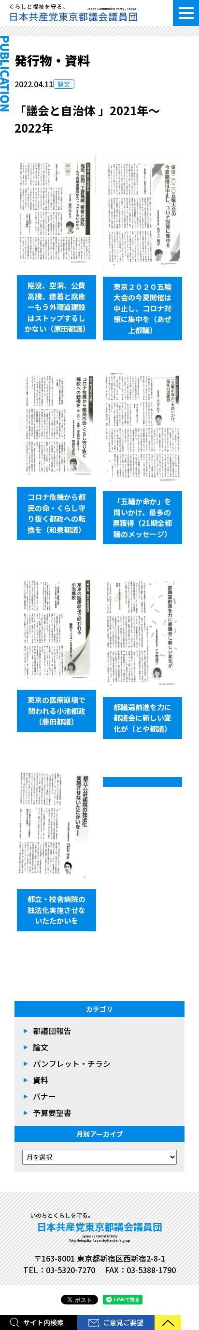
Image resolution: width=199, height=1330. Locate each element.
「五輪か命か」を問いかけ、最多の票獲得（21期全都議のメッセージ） (142, 517)
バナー (44, 1096)
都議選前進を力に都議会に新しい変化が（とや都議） (142, 718)
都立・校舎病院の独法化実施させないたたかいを (56, 910)
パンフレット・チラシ (72, 1063)
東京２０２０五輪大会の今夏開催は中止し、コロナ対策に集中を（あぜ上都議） (142, 308)
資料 (40, 1080)
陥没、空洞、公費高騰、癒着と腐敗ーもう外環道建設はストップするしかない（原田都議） (57, 307)
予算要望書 (52, 1112)
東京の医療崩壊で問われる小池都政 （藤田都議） (60, 710)
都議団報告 (52, 1030)
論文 (63, 84)
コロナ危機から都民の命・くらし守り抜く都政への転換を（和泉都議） (56, 513)
